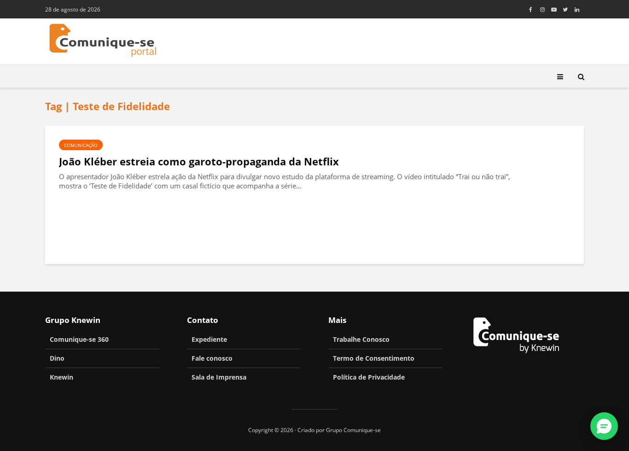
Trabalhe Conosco (361, 339)
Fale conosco (212, 358)
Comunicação (81, 145)
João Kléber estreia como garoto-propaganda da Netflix (199, 161)
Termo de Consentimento (373, 358)
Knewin (61, 377)
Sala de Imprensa (219, 377)
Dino (57, 358)
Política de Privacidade (369, 377)
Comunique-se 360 (79, 339)
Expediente (209, 339)
